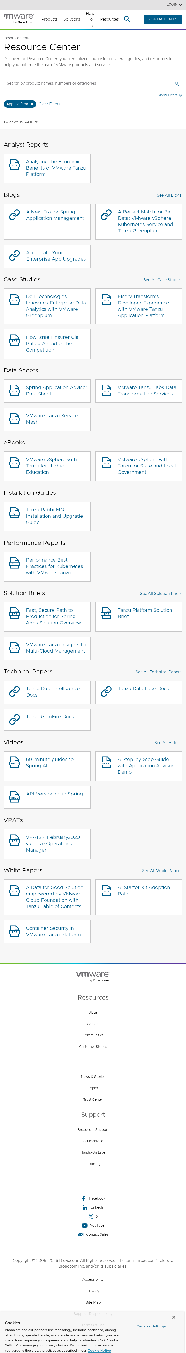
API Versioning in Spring (54, 794)
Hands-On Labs (93, 1152)
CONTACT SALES (163, 19)
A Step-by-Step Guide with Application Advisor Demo (146, 766)
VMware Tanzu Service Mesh (52, 419)
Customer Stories (93, 1047)
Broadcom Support (93, 1130)
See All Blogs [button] (169, 195)
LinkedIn (97, 1207)
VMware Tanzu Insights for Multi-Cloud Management (56, 648)
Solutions (71, 19)
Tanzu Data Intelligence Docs (53, 691)
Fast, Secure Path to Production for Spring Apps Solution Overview (53, 616)
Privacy (93, 1291)
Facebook (97, 1198)
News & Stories (93, 1077)
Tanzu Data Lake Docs (143, 688)
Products (49, 19)
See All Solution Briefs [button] (161, 594)
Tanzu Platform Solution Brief (145, 613)
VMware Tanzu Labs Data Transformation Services (147, 390)
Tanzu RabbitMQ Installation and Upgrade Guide (54, 516)
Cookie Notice (99, 1350)
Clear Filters (49, 104)
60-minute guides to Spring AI (50, 762)
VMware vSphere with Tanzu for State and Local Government (147, 466)
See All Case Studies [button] (162, 280)
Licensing (93, 1164)
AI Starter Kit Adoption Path (144, 890)
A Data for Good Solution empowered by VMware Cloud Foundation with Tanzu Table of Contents (54, 897)
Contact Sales (97, 1234)
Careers (93, 1024)
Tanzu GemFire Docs (50, 716)
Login (172, 4)
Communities (93, 1035)
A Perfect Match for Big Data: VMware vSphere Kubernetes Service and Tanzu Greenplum (145, 221)
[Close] (173, 1317)
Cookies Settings (151, 1326)
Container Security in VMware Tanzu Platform (53, 931)
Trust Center (93, 1099)
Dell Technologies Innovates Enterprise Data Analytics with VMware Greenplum (56, 306)
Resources (109, 19)
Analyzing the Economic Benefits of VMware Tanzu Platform (56, 168)
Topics (93, 1088)
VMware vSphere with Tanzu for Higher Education (51, 466)
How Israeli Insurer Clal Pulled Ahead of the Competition (53, 344)
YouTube (97, 1225)
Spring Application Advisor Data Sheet (56, 390)
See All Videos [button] (168, 743)
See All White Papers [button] (162, 871)
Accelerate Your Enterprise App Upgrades (56, 256)
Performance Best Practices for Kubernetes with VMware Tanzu (54, 566)
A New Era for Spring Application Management (55, 215)
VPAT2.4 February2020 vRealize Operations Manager (53, 844)
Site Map (93, 1302)
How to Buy (90, 19)
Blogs (93, 1012)
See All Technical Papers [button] (159, 672)
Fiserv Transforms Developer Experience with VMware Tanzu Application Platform (143, 306)
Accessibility (93, 1279)
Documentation (93, 1141)
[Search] (176, 83)
